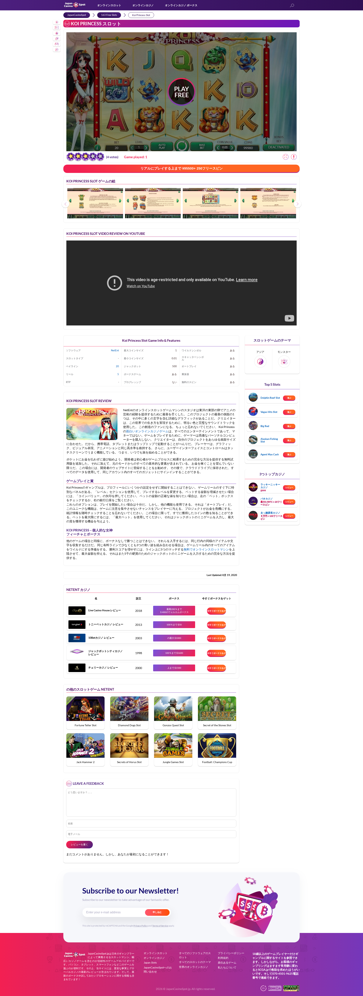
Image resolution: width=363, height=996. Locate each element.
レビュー (289, 487)
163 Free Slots (109, 14)
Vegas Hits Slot (269, 411)
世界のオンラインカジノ (193, 966)
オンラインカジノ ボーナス (181, 5)
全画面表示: (286, 157)
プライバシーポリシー (231, 953)
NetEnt (115, 350)
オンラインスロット (109, 5)
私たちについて (227, 967)
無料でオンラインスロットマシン (206, 549)
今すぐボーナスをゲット (216, 612)
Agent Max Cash (270, 454)
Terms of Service (160, 925)
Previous (65, 204)
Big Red (265, 426)
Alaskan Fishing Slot (269, 440)
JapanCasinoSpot (76, 14)
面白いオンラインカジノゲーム (147, 431)
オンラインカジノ (143, 5)
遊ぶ (289, 398)
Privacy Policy (140, 925)
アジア (260, 351)
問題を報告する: (294, 157)
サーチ (292, 5)
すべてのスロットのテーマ (195, 962)
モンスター (284, 351)
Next (297, 204)
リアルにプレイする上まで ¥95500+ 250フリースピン (181, 168)
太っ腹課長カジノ (270, 512)
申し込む (157, 912)
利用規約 (223, 957)
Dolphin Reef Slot (270, 397)
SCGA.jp (263, 969)
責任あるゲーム (227, 962)
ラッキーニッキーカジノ (270, 486)
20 (117, 366)
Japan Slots (150, 962)
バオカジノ (267, 498)
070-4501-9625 (282, 973)
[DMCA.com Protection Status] (275, 989)
